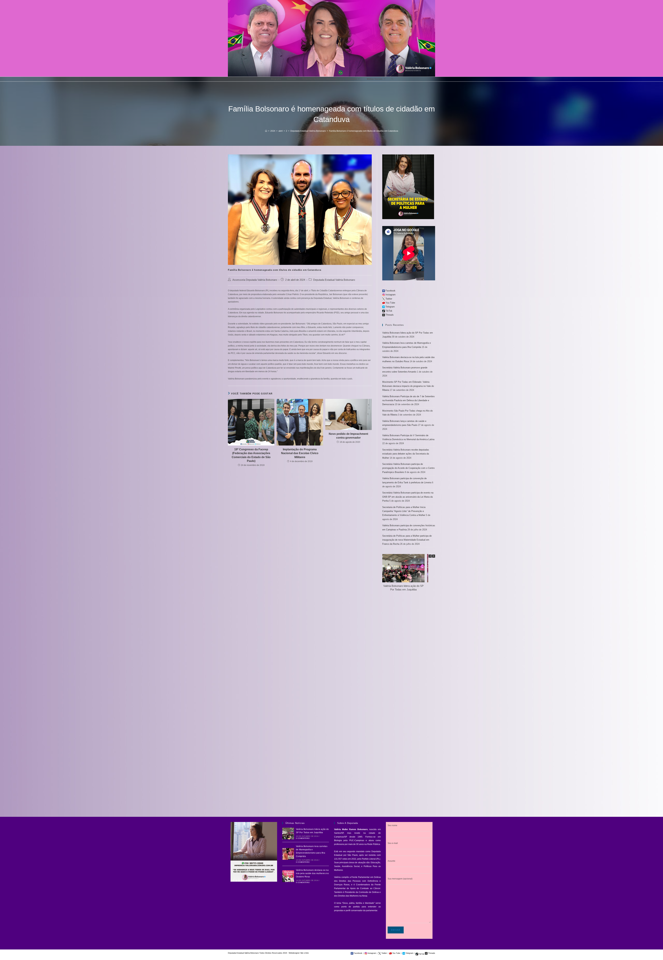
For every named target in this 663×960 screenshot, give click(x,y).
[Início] (266, 131)
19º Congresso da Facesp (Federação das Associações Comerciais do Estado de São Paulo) (251, 455)
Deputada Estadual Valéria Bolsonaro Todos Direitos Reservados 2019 (257, 953)
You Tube (390, 302)
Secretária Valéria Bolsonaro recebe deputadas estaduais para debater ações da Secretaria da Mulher (405, 453)
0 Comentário (303, 838)
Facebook (390, 290)
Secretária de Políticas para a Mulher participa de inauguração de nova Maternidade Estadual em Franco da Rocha (407, 540)
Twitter (388, 298)
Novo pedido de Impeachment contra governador (348, 435)
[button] (433, 556)
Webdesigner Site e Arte (299, 953)
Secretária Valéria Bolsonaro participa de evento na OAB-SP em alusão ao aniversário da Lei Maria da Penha (407, 496)
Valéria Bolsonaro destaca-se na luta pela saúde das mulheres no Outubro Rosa (312, 873)
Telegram (390, 306)
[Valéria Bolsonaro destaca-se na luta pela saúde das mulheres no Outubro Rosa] (288, 876)
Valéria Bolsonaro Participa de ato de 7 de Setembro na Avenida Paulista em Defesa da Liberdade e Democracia (408, 400)
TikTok (388, 311)
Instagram (390, 294)
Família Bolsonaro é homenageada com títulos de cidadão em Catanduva (363, 131)
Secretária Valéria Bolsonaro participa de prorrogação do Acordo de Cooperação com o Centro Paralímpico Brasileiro (408, 468)
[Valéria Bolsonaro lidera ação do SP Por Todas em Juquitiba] (288, 833)
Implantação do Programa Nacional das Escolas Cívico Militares (299, 453)
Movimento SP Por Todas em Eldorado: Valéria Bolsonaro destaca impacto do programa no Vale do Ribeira (408, 386)
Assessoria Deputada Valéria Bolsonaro (254, 279)
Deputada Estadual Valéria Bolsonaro (334, 279)
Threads (389, 315)
